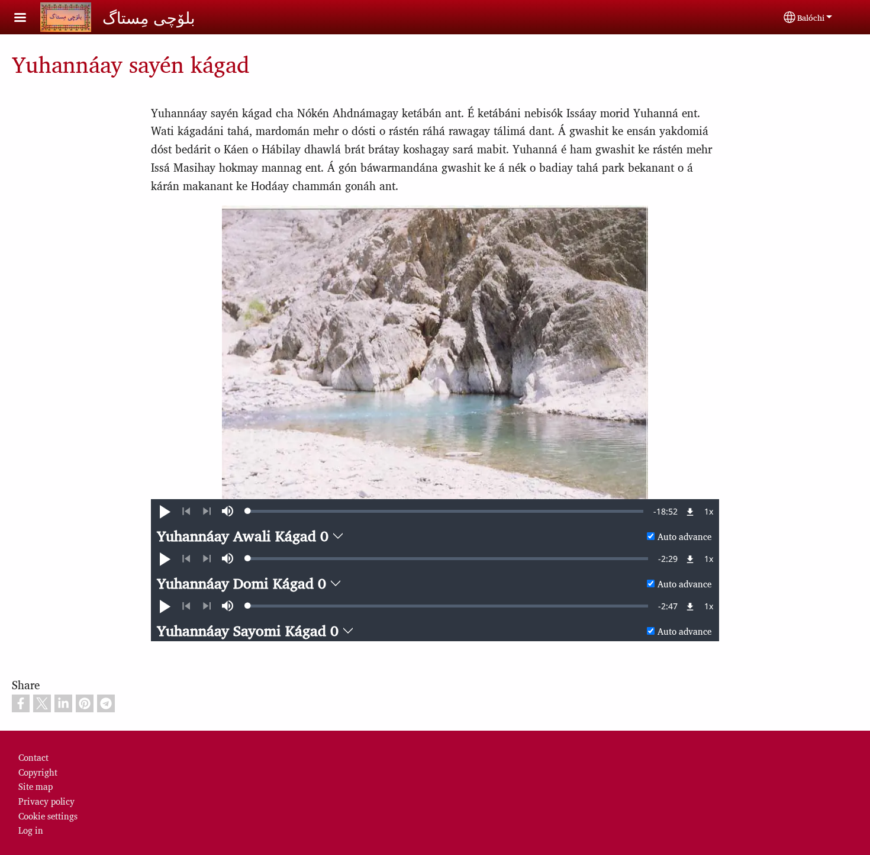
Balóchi (810, 17)
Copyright (37, 772)
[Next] (206, 511)
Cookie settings (48, 815)
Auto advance (684, 536)
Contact (33, 757)
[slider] (445, 511)
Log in (30, 830)
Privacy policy (46, 801)
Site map (35, 786)
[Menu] (27, 18)
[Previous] (186, 511)
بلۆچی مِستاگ (148, 17)
